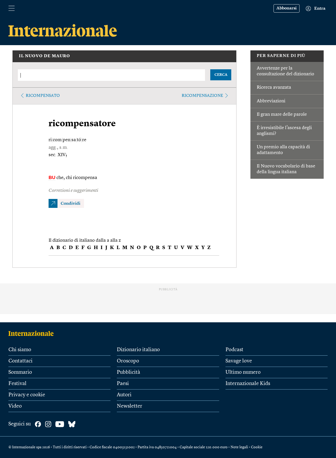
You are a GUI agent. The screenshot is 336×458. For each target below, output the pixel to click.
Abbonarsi (286, 8)
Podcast (234, 349)
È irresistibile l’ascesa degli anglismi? (284, 130)
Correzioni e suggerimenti (73, 190)
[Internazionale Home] (32, 333)
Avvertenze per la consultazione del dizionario (285, 71)
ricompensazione (202, 96)
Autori (124, 395)
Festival (17, 383)
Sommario (20, 372)
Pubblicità (128, 372)
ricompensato (43, 96)
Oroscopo (128, 361)
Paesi (123, 383)
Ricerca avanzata (274, 87)
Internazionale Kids (247, 383)
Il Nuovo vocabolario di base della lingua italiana (286, 169)
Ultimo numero (243, 372)
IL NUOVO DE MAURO (44, 56)
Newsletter (129, 406)
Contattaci (20, 361)
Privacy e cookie (26, 395)
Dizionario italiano (138, 349)
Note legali (239, 447)
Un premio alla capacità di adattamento (283, 150)
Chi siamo (19, 349)
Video (15, 406)
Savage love (238, 361)
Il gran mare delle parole (282, 114)
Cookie (256, 447)
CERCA (220, 75)
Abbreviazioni (271, 101)
